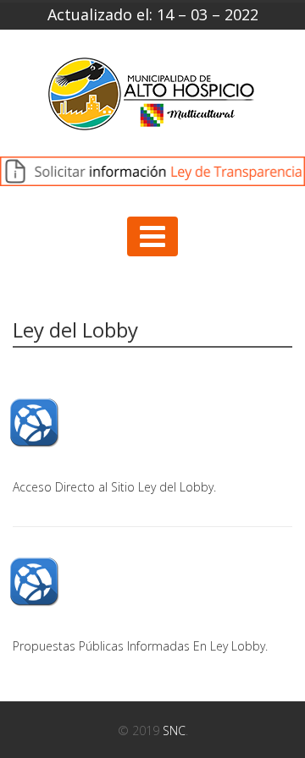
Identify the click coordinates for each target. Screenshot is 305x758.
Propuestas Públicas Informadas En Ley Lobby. (140, 646)
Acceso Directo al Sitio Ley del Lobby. (114, 487)
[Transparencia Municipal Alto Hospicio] (152, 99)
